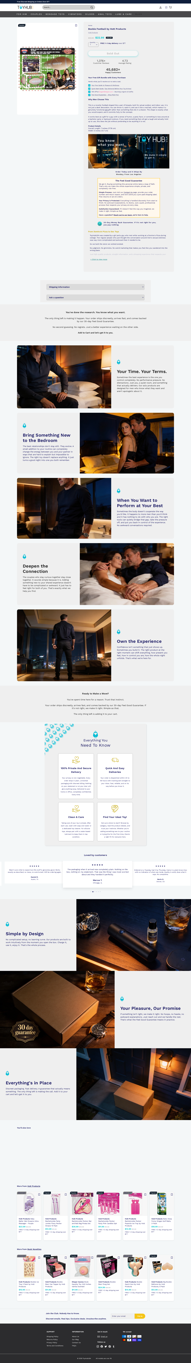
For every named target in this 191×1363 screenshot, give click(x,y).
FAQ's (74, 1346)
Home (90, 25)
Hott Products (93, 32)
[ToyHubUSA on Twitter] (106, 1346)
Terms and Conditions (55, 1346)
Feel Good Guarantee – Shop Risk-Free (105, 95)
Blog (138, 14)
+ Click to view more (98, 259)
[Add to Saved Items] (76, 25)
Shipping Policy (52, 1336)
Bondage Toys (55, 14)
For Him (22, 14)
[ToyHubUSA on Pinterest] (110, 1346)
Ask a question (56, 297)
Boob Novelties (34, 1249)
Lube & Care (123, 14)
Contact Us (128, 192)
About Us (75, 1336)
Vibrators (75, 14)
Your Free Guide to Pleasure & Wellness (105, 85)
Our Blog (75, 1339)
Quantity (92, 42)
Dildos (90, 14)
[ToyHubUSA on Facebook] (102, 1346)
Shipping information (59, 287)
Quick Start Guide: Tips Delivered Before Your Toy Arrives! (111, 88)
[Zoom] (47, 69)
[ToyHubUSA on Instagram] (98, 1346)
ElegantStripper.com (106, 92)
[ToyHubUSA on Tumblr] (114, 1346)
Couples (36, 14)
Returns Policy (52, 1339)
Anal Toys (105, 14)
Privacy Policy (52, 1342)
